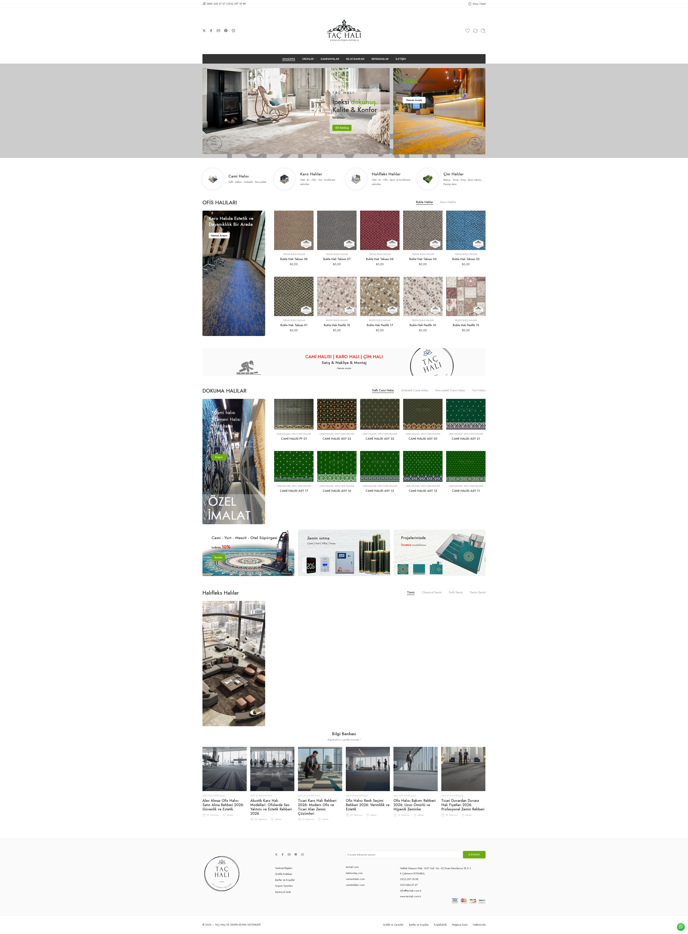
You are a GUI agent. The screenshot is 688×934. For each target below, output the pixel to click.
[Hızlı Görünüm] (294, 246)
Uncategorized (213, 795)
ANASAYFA (288, 59)
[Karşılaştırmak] (301, 246)
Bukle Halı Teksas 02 (466, 259)
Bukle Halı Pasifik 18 (337, 325)
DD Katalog (233, 128)
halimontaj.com (354, 873)
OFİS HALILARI (219, 202)
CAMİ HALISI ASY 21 (466, 438)
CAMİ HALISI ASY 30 (422, 438)
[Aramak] (483, 30)
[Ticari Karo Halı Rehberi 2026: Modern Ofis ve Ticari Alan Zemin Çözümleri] (320, 769)
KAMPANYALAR (330, 59)
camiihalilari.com (355, 885)
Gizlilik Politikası (283, 874)
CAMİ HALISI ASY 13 (380, 491)
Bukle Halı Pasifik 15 (466, 325)
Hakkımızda (479, 924)
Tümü (411, 593)
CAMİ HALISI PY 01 (294, 438)
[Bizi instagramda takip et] (233, 31)
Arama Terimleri (284, 886)
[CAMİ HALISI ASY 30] (423, 414)
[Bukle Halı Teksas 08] (294, 230)
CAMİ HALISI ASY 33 (336, 438)
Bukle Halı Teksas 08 (294, 259)
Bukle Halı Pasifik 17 (380, 325)
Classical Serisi (432, 593)
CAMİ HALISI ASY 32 (380, 438)
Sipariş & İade (283, 892)
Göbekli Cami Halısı (414, 391)
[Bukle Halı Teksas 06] (380, 230)
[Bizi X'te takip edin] (204, 30)
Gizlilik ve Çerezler (393, 924)
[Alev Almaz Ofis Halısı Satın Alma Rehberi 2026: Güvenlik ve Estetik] (224, 769)
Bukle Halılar (424, 202)
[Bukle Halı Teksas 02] (466, 230)
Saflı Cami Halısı (383, 391)
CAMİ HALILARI (283, 434)
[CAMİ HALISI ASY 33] (337, 414)
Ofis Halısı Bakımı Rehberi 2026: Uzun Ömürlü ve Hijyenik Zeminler (414, 805)
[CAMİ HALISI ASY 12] (423, 466)
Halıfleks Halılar (220, 593)
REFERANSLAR (380, 59)
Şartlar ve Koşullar (285, 880)
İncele (218, 557)
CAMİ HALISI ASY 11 (466, 491)
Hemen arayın (344, 368)
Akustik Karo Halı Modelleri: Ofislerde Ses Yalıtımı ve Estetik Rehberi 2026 (271, 807)
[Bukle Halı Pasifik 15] (466, 296)
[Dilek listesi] (287, 246)
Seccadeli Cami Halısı (450, 391)
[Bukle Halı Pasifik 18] (337, 296)
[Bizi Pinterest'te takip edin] (226, 31)
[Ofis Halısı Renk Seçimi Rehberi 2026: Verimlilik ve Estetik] (368, 769)
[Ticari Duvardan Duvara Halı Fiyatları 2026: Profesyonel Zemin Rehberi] (463, 769)
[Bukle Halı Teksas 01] (294, 296)
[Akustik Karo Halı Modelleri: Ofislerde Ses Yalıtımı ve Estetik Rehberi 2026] (272, 769)
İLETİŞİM (401, 59)
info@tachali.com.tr (410, 890)
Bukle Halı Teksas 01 (293, 325)
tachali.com (352, 867)
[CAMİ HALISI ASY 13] (380, 466)
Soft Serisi (456, 593)
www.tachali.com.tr (410, 896)
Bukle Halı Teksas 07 (336, 259)
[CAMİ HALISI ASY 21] (466, 414)
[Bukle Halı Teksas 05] (423, 230)
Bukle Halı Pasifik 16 (423, 325)
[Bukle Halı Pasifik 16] (423, 296)
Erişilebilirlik (440, 924)
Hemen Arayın (219, 235)
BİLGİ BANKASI (355, 59)
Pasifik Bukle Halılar (337, 320)
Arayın (219, 457)
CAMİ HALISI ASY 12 (423, 491)
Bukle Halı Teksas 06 (380, 259)
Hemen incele (414, 100)
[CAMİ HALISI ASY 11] (466, 466)
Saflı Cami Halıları (301, 434)
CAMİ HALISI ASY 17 (294, 491)
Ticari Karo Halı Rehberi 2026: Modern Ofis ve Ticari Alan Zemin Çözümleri (317, 807)
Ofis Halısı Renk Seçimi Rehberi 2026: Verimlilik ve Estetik (368, 805)
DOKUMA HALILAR (224, 391)
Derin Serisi (478, 593)
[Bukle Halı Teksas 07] (337, 230)
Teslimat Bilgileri (283, 868)
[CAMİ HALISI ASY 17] (294, 466)
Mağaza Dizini (460, 924)
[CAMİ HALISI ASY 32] (380, 414)
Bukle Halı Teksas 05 (423, 259)
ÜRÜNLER (308, 59)
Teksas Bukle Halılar (294, 254)
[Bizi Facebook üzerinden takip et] (211, 30)
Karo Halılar (448, 202)
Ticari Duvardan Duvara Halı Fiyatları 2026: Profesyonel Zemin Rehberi (462, 805)
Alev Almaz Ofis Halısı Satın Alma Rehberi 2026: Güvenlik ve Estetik (223, 805)
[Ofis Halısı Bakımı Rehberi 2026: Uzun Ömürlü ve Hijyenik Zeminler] (415, 769)
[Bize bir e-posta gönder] (218, 31)
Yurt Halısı (479, 391)
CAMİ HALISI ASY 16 (337, 491)
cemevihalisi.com (355, 879)
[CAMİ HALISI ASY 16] (337, 466)
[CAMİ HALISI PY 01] (294, 414)
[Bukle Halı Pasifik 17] (380, 296)
